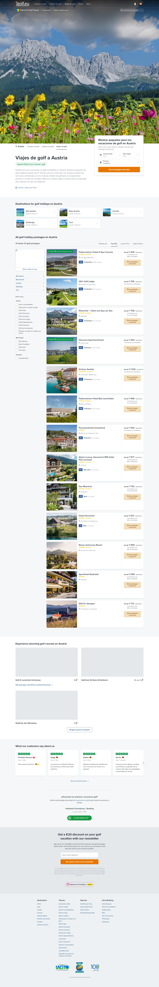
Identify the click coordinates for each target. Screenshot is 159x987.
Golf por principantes (26, 328)
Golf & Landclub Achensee (28, 680)
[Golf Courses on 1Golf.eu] (22, 3)
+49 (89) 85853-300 (80, 818)
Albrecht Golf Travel (29, 10)
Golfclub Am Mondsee (26, 723)
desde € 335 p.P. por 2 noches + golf (31, 164)
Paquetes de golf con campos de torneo (30, 332)
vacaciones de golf (82, 800)
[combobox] (132, 10)
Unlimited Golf (23, 358)
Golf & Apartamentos (26, 322)
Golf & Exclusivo (24, 313)
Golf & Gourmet (24, 325)
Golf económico (24, 316)
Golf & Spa (22, 310)
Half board (22, 347)
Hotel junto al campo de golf (28, 307)
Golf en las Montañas (26, 305)
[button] (29, 260)
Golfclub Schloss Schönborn (94, 680)
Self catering (23, 341)
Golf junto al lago (24, 319)
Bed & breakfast (24, 344)
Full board (22, 350)
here (103, 872)
